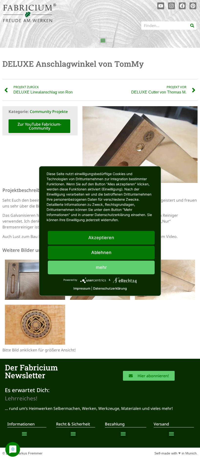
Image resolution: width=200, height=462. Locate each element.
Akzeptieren (101, 237)
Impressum (81, 288)
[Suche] (192, 25)
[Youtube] (160, 5)
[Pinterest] (193, 5)
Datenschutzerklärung (110, 288)
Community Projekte (49, 111)
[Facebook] (182, 5)
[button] (103, 40)
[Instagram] (171, 5)
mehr (101, 267)
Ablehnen (101, 252)
